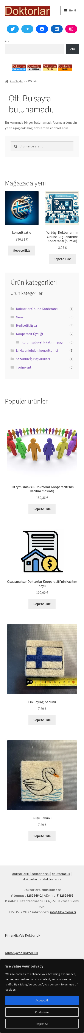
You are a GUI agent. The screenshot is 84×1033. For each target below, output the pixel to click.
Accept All (42, 1000)
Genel (20, 317)
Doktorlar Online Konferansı (37, 309)
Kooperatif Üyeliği (29, 334)
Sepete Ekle (21, 250)
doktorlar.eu (40, 874)
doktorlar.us (32, 879)
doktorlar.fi (21, 874)
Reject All (42, 1024)
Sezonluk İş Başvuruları (33, 359)
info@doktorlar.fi (63, 912)
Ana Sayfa (16, 81)
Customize (42, 1012)
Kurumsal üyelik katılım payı (42, 342)
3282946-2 (34, 895)
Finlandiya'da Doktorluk (22, 935)
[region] (42, 996)
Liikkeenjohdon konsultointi (37, 350)
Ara (7, 41)
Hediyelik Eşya (26, 325)
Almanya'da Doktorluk (21, 953)
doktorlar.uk (61, 874)
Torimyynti (24, 367)
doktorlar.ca (52, 879)
